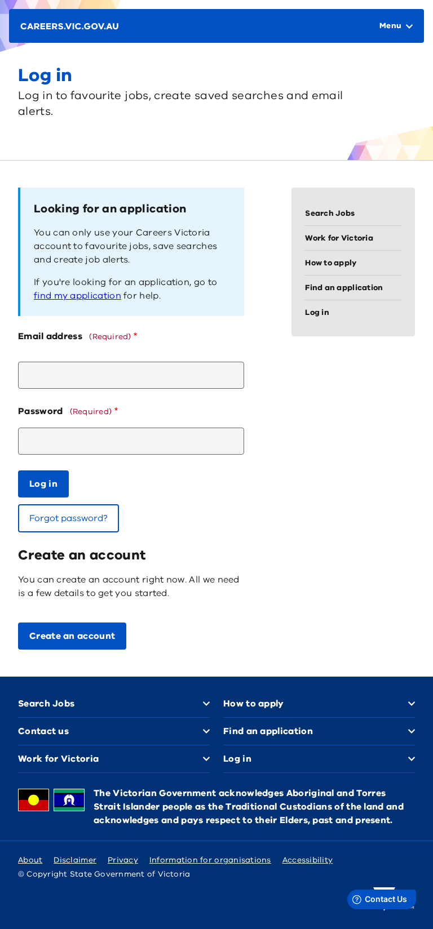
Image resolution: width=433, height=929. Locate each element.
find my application (77, 296)
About (30, 860)
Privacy (123, 860)
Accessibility (307, 860)
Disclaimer (75, 860)
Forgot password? (68, 518)
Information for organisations (210, 860)
